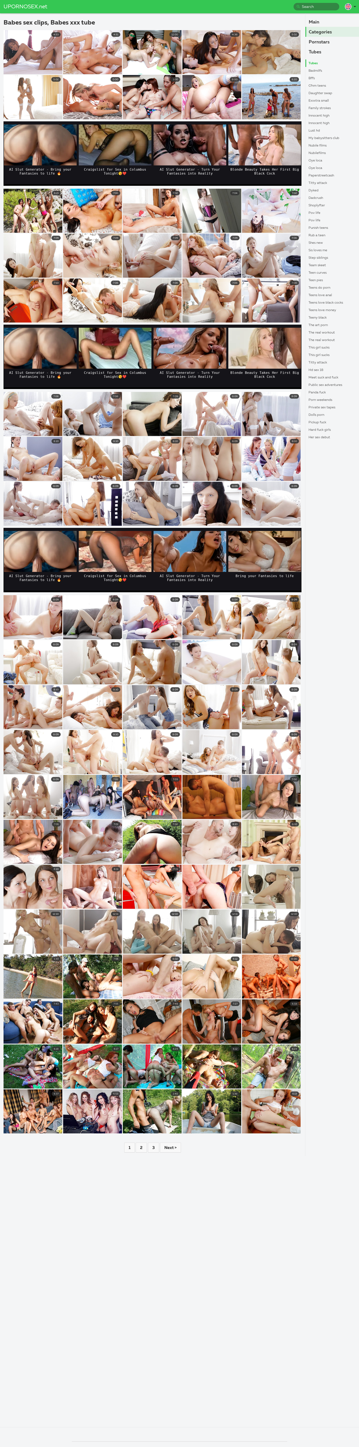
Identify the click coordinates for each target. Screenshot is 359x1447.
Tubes (315, 52)
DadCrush (316, 198)
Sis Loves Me (318, 250)
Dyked (313, 190)
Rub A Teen (317, 235)
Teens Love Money (322, 310)
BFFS (312, 78)
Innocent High (319, 115)
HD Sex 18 (316, 370)
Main (314, 22)
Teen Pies (316, 280)
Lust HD (314, 130)
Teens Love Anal (320, 295)
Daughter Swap (320, 93)
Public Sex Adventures (325, 385)
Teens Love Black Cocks (326, 302)
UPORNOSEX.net (25, 7)
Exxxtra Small (319, 100)
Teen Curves (318, 273)
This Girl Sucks (319, 347)
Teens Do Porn (319, 287)
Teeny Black (318, 317)
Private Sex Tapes (322, 407)
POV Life (314, 213)
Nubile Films (318, 145)
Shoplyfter (317, 205)
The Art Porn (318, 325)
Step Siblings (318, 258)
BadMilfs (315, 71)
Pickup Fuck (317, 422)
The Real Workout (322, 332)
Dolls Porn (316, 415)
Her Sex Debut (319, 437)
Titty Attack (318, 183)
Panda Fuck (317, 392)
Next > (170, 1148)
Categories (320, 32)
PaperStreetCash (321, 175)
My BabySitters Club (324, 138)
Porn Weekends (320, 400)
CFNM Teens (317, 85)
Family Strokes (320, 108)
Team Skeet (317, 265)
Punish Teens (318, 228)
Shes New (316, 243)
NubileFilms (317, 153)
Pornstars (319, 42)
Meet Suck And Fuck (323, 377)
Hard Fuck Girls (320, 430)
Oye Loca (315, 160)
